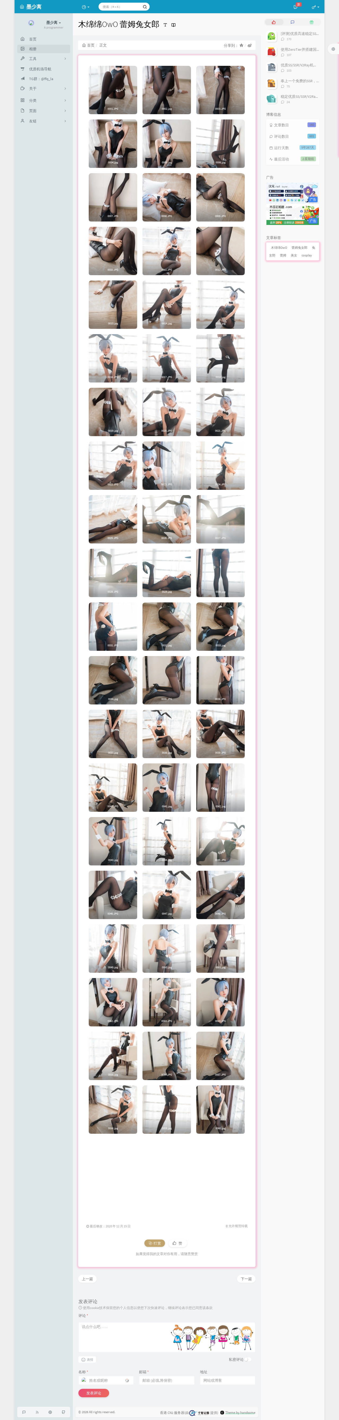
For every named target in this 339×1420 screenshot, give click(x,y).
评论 (83, 1315)
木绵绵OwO (279, 248)
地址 (203, 1372)
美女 (294, 255)
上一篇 (87, 1278)
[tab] (273, 22)
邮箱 (144, 1372)
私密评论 (236, 1359)
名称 (83, 1372)
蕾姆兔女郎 (299, 248)
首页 (91, 45)
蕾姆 (283, 255)
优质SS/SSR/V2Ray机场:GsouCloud (308, 65)
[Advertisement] (167, 1176)
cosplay (307, 255)
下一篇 (246, 1278)
